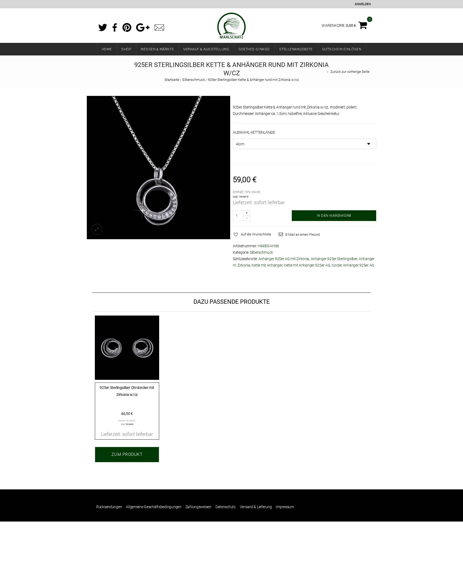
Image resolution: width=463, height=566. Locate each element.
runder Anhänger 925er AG (353, 265)
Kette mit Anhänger (267, 265)
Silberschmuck (193, 80)
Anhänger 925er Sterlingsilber (334, 259)
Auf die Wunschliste (256, 234)
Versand (243, 196)
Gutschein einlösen (341, 49)
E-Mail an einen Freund (302, 235)
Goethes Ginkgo (254, 49)
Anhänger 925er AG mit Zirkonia (284, 259)
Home (107, 49)
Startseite (172, 80)
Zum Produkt (127, 454)
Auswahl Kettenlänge (254, 132)
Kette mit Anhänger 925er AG (307, 265)
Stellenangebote (296, 49)
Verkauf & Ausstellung (206, 49)
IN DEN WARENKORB (334, 215)
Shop (126, 49)
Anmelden (363, 4)
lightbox (96, 229)
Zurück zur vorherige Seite (349, 72)
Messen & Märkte (157, 49)
